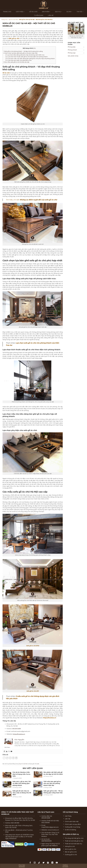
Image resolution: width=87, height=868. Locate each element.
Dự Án (69, 11)
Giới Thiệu (20, 11)
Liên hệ (50, 15)
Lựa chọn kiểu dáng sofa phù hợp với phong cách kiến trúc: (25, 55)
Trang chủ (7, 11)
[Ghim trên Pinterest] (13, 757)
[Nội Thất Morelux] (43, 5)
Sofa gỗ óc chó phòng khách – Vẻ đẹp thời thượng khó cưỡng (23, 51)
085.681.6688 (16, 728)
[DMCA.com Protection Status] (14, 844)
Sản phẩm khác (73, 56)
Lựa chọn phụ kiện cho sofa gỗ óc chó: (18, 60)
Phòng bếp (71, 47)
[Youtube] (11, 751)
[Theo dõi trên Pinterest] (48, 863)
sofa (38, 763)
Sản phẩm (45, 11)
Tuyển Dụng (38, 15)
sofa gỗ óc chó (13, 38)
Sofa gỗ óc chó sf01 (33, 691)
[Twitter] (9, 751)
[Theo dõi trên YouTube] (57, 863)
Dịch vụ (58, 11)
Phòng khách (72, 50)
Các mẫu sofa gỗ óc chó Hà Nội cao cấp (16, 62)
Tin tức (79, 11)
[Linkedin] (6, 751)
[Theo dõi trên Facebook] (30, 863)
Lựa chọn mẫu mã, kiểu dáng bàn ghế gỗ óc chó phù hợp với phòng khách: (30, 58)
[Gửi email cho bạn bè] (10, 757)
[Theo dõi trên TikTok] (39, 863)
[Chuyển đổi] (83, 47)
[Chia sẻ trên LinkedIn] (16, 757)
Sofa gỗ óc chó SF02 (32, 645)
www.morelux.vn (53, 830)
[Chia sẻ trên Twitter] (7, 757)
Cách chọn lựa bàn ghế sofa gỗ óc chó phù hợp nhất (20, 53)
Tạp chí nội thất (13, 19)
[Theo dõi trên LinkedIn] (52, 863)
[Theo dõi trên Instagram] (35, 863)
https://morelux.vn (49, 718)
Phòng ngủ (72, 53)
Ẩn (34, 48)
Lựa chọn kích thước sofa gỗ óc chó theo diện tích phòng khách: (26, 56)
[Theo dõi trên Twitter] (43, 863)
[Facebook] (4, 751)
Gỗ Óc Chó (33, 11)
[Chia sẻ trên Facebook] (4, 757)
